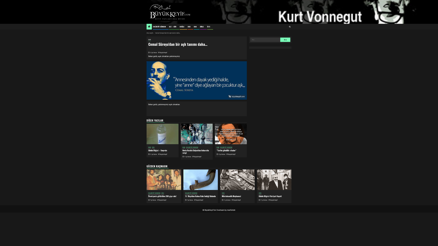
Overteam (220, 210)
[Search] (289, 27)
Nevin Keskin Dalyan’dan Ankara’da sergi (195, 151)
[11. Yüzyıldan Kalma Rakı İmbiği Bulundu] (200, 179)
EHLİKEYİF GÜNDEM (159, 26)
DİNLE (202, 26)
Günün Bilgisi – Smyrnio (157, 150)
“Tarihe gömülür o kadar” (226, 150)
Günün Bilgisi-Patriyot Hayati (270, 196)
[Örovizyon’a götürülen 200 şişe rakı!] (164, 179)
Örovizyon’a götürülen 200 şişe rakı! (162, 196)
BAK (195, 26)
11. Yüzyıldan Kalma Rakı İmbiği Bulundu (200, 196)
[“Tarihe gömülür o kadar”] (231, 134)
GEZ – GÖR (172, 26)
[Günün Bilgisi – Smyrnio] (163, 134)
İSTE (208, 26)
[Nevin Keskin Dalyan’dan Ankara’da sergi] (197, 134)
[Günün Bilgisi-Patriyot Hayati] (274, 179)
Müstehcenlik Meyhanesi (231, 196)
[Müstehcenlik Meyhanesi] (237, 179)
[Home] (149, 26)
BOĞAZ (182, 26)
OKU (189, 26)
